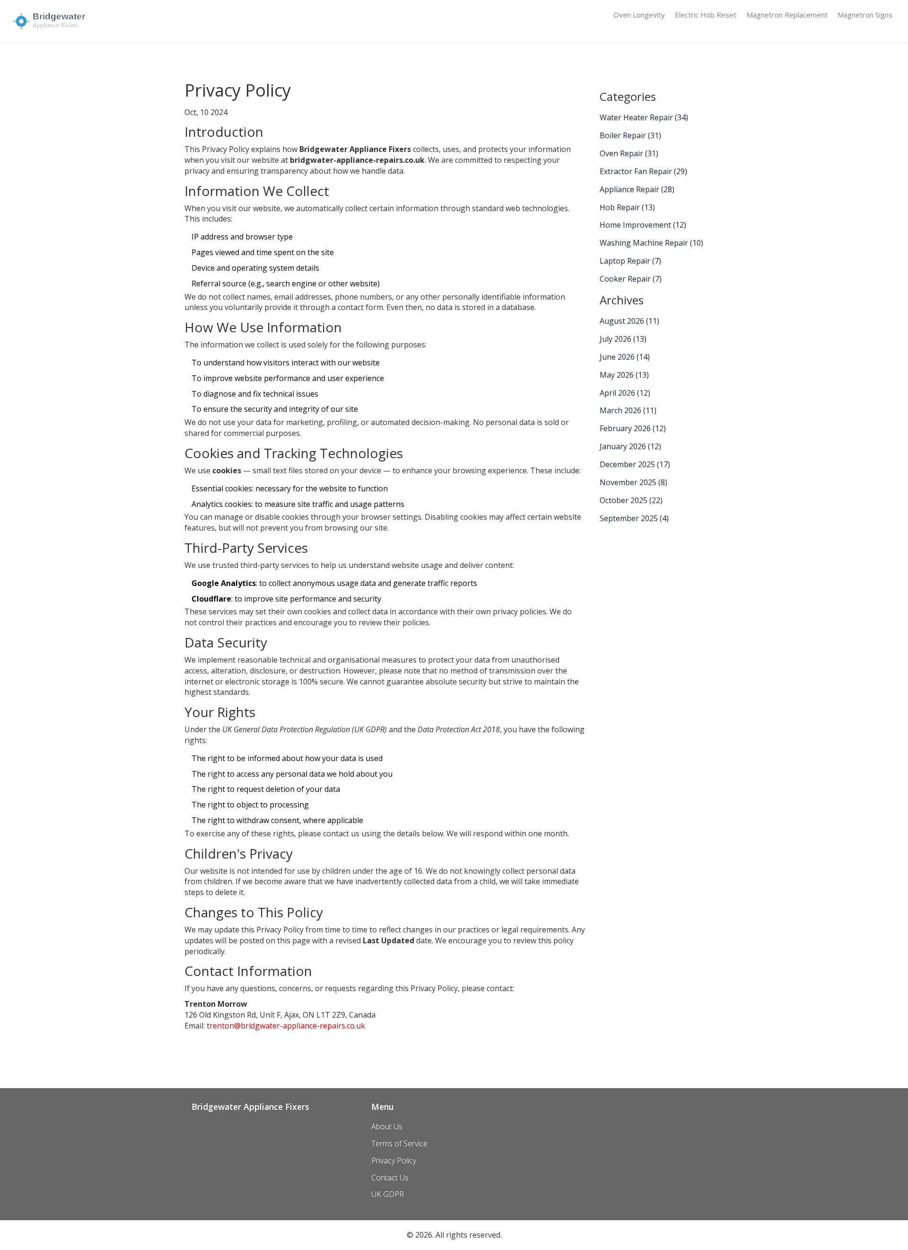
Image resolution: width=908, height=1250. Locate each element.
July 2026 (623, 339)
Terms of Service (399, 1143)
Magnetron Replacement (787, 14)
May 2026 (624, 375)
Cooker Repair (631, 279)
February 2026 (633, 428)
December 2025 (635, 464)
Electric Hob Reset (705, 14)
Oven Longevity (639, 14)
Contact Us (390, 1177)
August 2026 (629, 321)
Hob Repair (627, 207)
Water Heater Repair (644, 117)
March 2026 (628, 410)
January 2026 (630, 446)
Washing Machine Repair (651, 243)
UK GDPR (387, 1194)
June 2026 (625, 357)
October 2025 (631, 500)
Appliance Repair (637, 189)
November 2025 (633, 482)
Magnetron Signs (865, 14)
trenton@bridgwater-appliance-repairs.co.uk (286, 1025)
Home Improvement (643, 225)
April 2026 (625, 393)
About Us (386, 1126)
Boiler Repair (630, 135)
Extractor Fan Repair (643, 171)
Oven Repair (629, 153)
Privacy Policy (393, 1160)
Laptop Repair (630, 261)
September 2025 (634, 518)
